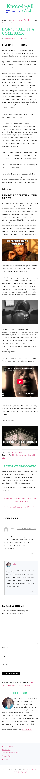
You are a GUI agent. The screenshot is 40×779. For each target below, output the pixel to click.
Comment (6, 618)
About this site (7, 746)
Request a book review (10, 753)
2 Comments (22, 38)
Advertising (6, 750)
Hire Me (5, 759)
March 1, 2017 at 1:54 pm (26, 529)
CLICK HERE (27, 730)
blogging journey (18, 455)
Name (5, 648)
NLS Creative (31, 769)
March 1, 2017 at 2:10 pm (26, 570)
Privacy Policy (7, 756)
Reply (33, 553)
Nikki (14, 564)
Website (5, 665)
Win (3, 458)
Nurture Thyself (17, 452)
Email (4, 656)
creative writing (31, 455)
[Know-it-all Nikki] (20, 15)
